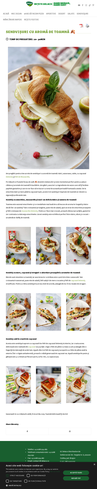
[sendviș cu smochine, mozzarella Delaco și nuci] (18, 246)
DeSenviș (9, 177)
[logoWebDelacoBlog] (48, 5)
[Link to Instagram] (86, 5)
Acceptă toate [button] (76, 473)
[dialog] (48, 475)
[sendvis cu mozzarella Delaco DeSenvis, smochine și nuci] (78, 246)
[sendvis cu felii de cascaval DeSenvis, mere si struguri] (78, 312)
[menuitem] (6, 14)
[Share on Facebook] (27, 431)
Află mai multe (55, 471)
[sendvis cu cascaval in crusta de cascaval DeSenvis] (18, 385)
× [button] (94, 464)
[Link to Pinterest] (93, 5)
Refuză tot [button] (76, 478)
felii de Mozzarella (22, 177)
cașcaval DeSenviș (78, 280)
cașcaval (31, 347)
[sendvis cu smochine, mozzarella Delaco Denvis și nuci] (48, 246)
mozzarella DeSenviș (30, 211)
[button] (33, 485)
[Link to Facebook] (82, 5)
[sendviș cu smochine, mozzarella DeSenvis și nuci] (48, 108)
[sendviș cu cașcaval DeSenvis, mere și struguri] (18, 312)
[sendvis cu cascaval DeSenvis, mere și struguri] (48, 312)
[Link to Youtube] (79, 5)
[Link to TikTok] (90, 5)
